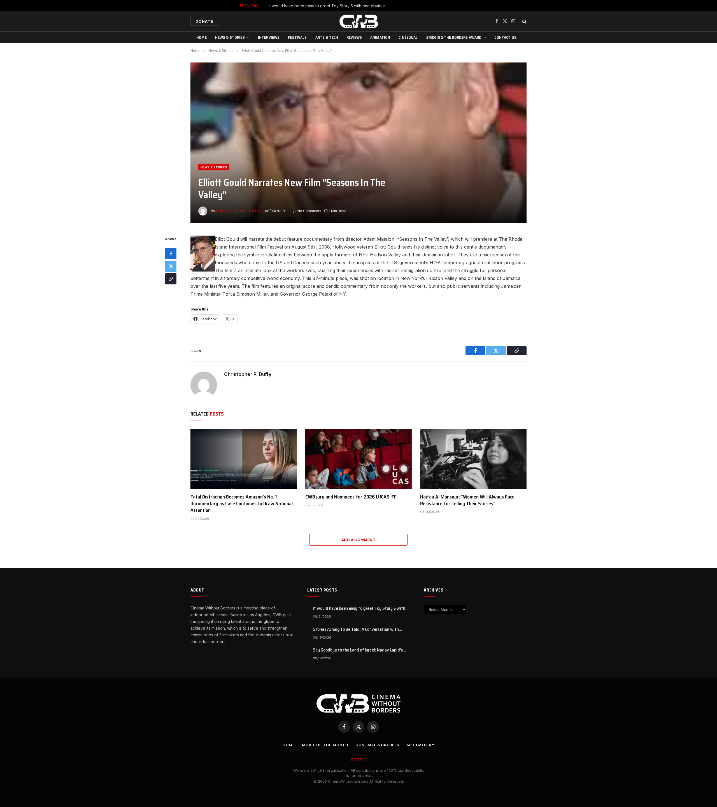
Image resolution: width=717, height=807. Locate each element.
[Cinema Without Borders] (358, 21)
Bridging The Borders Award (453, 37)
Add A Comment (358, 539)
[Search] (524, 21)
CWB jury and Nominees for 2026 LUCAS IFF (351, 496)
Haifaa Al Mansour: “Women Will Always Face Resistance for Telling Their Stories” (467, 500)
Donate (204, 21)
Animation (380, 37)
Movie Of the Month (325, 745)
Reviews (354, 37)
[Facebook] (170, 253)
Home (201, 37)
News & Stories (230, 37)
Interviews (269, 37)
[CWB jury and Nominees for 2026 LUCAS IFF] (358, 459)
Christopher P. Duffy (238, 211)
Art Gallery (420, 745)
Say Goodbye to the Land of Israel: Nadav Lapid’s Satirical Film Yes (358, 650)
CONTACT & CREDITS (377, 745)
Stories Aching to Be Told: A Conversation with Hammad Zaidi (371, 5)
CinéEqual (408, 37)
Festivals (297, 37)
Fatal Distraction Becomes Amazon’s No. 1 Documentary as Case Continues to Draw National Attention (241, 503)
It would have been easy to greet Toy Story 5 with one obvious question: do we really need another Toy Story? (361, 608)
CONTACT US (505, 37)
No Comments (309, 211)
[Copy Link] (170, 279)
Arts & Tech (326, 37)
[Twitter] (170, 266)
